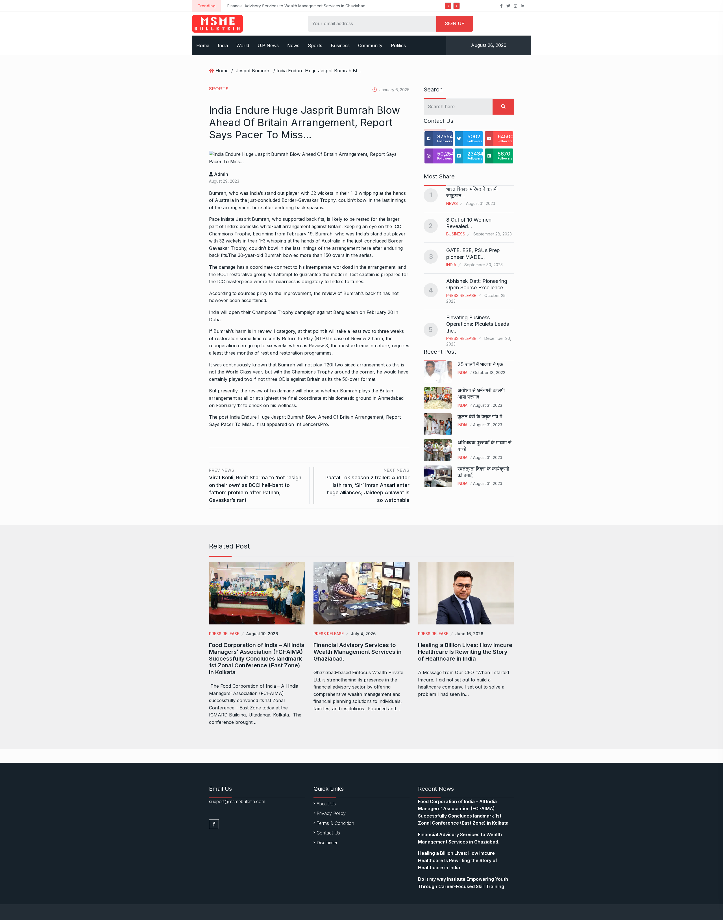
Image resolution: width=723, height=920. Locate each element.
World (242, 45)
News (293, 45)
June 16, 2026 (469, 633)
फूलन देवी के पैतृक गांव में (480, 416)
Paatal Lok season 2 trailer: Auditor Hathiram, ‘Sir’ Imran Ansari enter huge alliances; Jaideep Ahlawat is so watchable (367, 485)
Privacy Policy (331, 813)
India (223, 45)
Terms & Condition (335, 823)
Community (370, 45)
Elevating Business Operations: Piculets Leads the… (477, 324)
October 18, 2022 (489, 372)
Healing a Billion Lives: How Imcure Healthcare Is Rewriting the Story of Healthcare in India (465, 652)
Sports (315, 45)
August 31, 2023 (487, 405)
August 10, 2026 (262, 633)
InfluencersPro (311, 424)
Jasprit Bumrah (252, 70)
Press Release (461, 295)
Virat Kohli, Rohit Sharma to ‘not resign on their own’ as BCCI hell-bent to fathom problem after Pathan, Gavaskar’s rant (255, 485)
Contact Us (328, 833)
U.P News (268, 45)
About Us (326, 804)
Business (340, 45)
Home (202, 45)
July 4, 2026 (363, 633)
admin (220, 174)
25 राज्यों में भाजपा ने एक (480, 364)
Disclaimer (327, 842)
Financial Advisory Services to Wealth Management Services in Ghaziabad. (296, 5)
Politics (398, 45)
